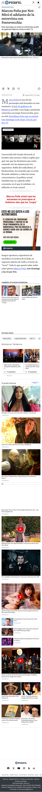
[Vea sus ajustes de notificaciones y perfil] (38, 3)
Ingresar (33, 3)
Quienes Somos (13, 775)
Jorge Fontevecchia (20, 338)
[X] (13, 768)
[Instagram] (24, 768)
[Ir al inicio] (13, 2)
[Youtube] (19, 768)
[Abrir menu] (3, 2)
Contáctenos (23, 775)
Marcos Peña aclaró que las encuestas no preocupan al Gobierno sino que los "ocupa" (21, 199)
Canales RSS (4, 775)
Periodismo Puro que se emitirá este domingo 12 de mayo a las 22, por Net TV (20, 119)
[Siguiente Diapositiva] (39, 361)
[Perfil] (21, 764)
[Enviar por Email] (18, 88)
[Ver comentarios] (39, 8)
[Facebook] (8, 768)
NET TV (32, 338)
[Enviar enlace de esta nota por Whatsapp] (13, 88)
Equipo (37, 775)
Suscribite (10, 242)
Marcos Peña (14, 99)
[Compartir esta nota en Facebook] (3, 88)
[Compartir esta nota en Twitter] (8, 88)
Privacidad (31, 775)
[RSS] (29, 768)
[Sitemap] (34, 768)
